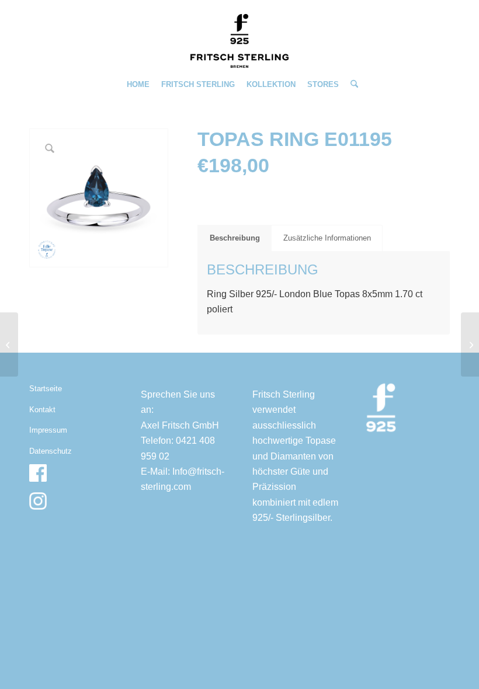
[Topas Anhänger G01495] (9, 344)
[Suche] (351, 84)
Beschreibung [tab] (235, 238)
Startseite (45, 388)
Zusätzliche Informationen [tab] (327, 238)
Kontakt (42, 409)
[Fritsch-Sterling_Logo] (239, 41)
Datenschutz (50, 451)
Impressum (48, 430)
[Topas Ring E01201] (470, 344)
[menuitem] (138, 84)
